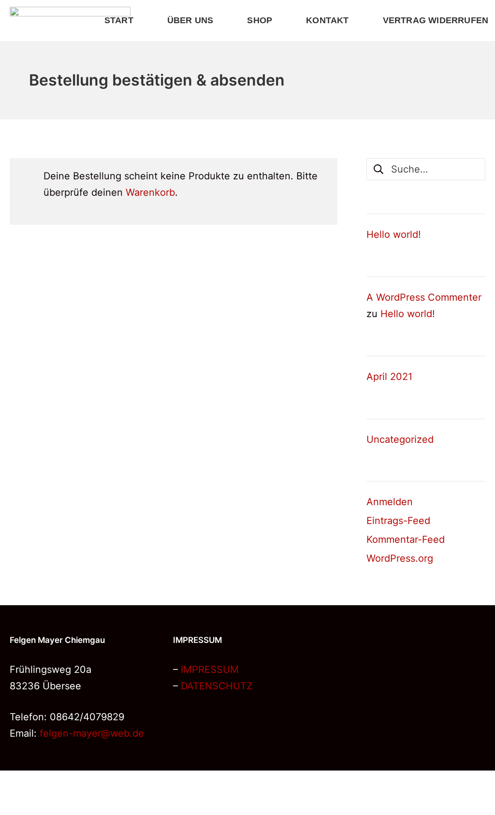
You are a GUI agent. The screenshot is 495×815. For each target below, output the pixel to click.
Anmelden (389, 502)
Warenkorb (150, 192)
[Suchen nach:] (425, 168)
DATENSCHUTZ (217, 686)
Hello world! (393, 234)
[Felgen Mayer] (70, 21)
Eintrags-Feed (398, 520)
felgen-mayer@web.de (92, 733)
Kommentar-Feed (405, 539)
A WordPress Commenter (423, 297)
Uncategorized (400, 439)
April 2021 (389, 376)
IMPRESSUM (210, 669)
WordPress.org (399, 558)
